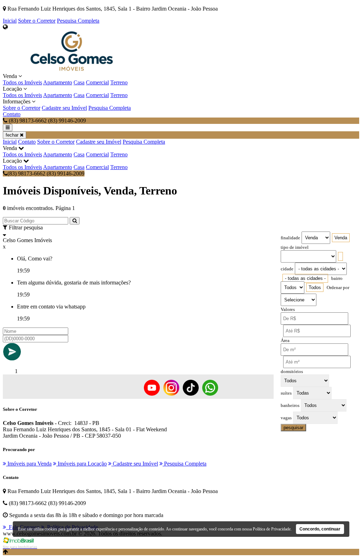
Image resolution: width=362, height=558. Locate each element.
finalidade (290, 237)
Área (285, 340)
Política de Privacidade (272, 529)
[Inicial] (72, 70)
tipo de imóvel (295, 247)
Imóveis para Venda (29, 464)
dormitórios (292, 371)
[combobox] (341, 237)
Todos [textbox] (315, 287)
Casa (79, 82)
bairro (337, 278)
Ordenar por (338, 287)
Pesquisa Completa (78, 21)
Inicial (10, 21)
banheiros (290, 405)
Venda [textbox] (340, 237)
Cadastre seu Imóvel (64, 108)
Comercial (97, 82)
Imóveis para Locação (81, 464)
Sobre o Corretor (37, 21)
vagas (286, 417)
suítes (286, 393)
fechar (13, 135)
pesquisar (293, 427)
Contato (12, 114)
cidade (287, 268)
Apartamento (57, 82)
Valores (288, 309)
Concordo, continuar (319, 529)
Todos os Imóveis (22, 82)
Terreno (119, 82)
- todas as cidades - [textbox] (305, 278)
